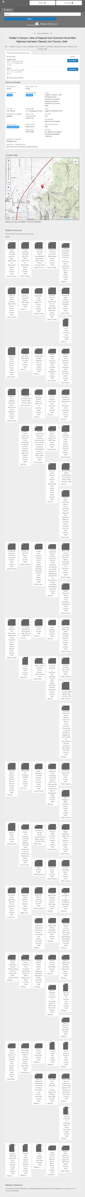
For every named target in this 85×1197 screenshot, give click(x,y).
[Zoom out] (8, 182)
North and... (38, 844)
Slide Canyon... (12, 569)
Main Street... (66, 1171)
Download (72, 60)
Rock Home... (52, 449)
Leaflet (53, 219)
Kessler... (50, 596)
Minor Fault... (66, 854)
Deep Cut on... (39, 267)
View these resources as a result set (19, 234)
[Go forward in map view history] (8, 190)
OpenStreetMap (67, 219)
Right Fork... (25, 913)
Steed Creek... (52, 319)
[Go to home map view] (8, 187)
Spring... (37, 374)
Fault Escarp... (52, 849)
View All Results (43, 33)
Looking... (37, 987)
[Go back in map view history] (8, 193)
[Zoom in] (8, 160)
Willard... (50, 911)
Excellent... (51, 1175)
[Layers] (75, 161)
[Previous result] (35, 33)
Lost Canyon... (25, 405)
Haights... (64, 281)
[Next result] (51, 33)
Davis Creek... (12, 276)
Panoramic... (11, 1079)
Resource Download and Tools (18, 53)
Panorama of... (25, 1072)
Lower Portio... (66, 651)
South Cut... (11, 917)
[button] (42, 187)
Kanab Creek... (39, 313)
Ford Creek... (52, 381)
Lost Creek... (65, 313)
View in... (23, 309)
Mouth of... (24, 677)
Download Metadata (15, 78)
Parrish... (50, 502)
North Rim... (38, 679)
